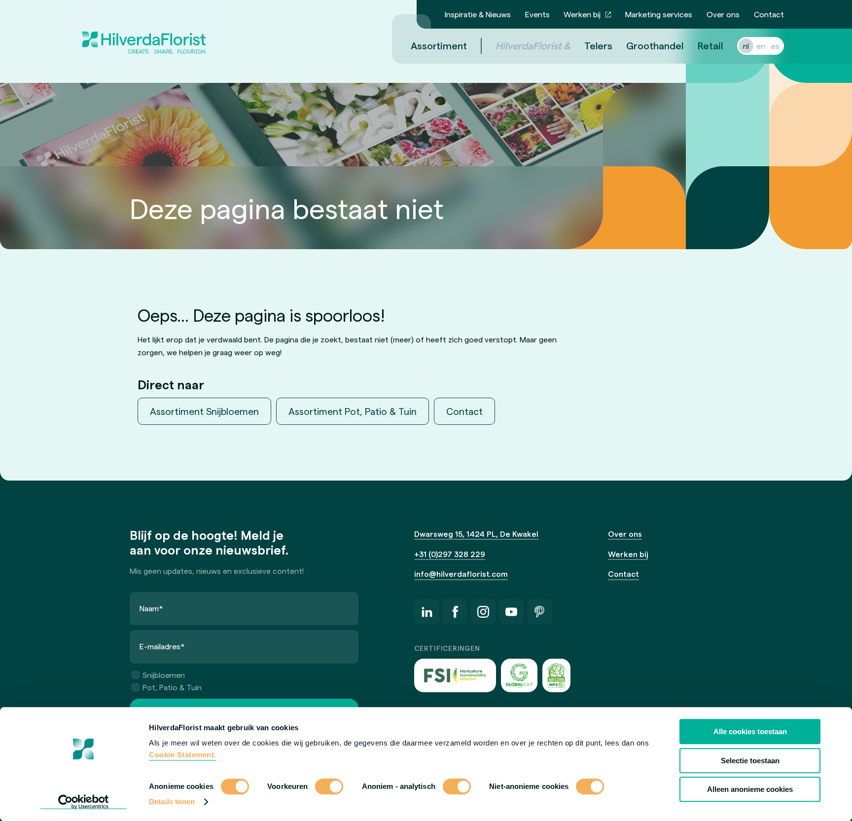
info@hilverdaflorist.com (461, 573)
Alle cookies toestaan (750, 731)
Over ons (723, 14)
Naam (151, 608)
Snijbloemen (163, 674)
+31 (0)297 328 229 (449, 554)
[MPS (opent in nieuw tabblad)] (556, 675)
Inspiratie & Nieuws (478, 14)
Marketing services (658, 14)
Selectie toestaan (750, 760)
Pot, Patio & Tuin (172, 687)
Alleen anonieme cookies (750, 789)
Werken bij (582, 14)
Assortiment (439, 45)
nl (746, 45)
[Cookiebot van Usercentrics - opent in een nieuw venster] (83, 801)
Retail (710, 45)
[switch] (329, 787)
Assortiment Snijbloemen (204, 411)
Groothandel (654, 45)
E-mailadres (162, 646)
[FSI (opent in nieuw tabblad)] (455, 675)
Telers (598, 45)
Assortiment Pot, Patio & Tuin (352, 411)
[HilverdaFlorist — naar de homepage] (144, 32)
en (760, 45)
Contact (769, 14)
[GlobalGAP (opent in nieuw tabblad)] (519, 675)
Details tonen (172, 801)
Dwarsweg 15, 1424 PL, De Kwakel (476, 533)
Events (537, 14)
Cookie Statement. (182, 754)
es (775, 45)
